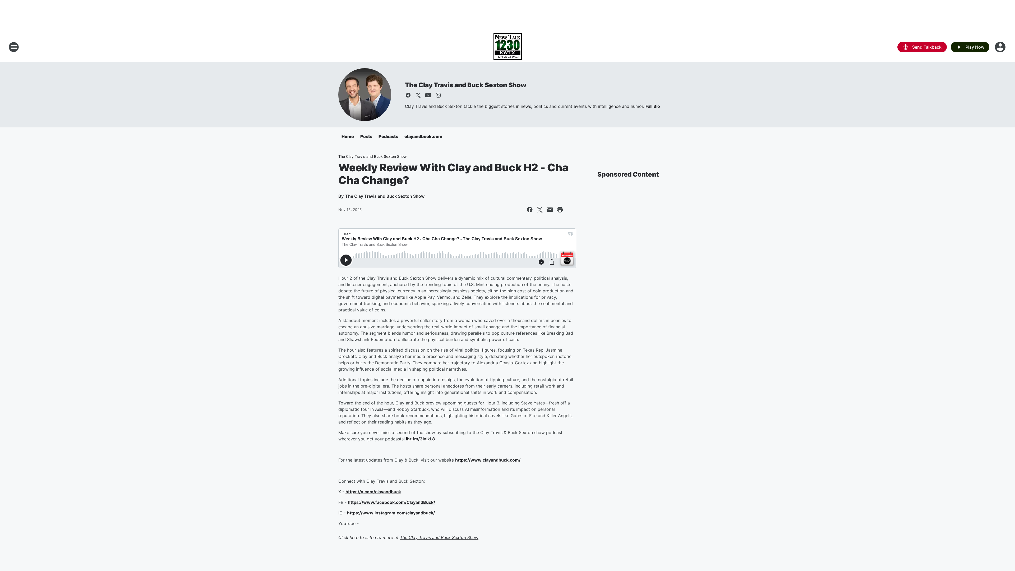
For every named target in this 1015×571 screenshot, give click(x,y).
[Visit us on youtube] (428, 95)
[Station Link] (507, 47)
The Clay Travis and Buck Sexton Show (465, 85)
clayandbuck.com (423, 136)
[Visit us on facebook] (408, 95)
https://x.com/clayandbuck (373, 491)
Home (348, 136)
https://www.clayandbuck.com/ (487, 460)
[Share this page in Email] (549, 209)
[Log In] (1001, 47)
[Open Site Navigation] (13, 47)
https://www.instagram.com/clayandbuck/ (391, 512)
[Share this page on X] (539, 209)
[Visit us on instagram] (438, 95)
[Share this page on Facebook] (529, 209)
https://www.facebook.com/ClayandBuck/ (391, 502)
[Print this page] (560, 209)
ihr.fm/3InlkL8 (420, 438)
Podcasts (388, 136)
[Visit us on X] (418, 95)
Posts (366, 136)
